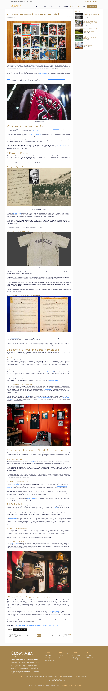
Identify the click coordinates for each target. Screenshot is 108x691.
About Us (44, 6)
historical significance (62, 145)
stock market (16, 484)
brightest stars (12, 518)
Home (37, 6)
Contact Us (75, 6)
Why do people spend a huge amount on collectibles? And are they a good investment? (36, 625)
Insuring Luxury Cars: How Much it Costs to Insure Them (92, 44)
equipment (56, 129)
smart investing (15, 543)
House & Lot (75, 653)
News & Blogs (66, 6)
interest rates (48, 389)
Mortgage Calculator (91, 653)
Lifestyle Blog (48, 655)
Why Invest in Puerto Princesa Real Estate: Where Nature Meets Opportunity (92, 37)
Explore (59, 6)
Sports (8, 79)
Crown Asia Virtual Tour (49, 663)
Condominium (76, 655)
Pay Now (82, 6)
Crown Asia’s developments (43, 397)
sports (32, 461)
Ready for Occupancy (75, 658)
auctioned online (43, 73)
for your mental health (55, 611)
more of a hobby (31, 498)
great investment (49, 371)
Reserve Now (92, 6)
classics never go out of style (53, 509)
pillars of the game (53, 380)
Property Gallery (76, 659)
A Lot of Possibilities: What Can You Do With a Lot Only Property (18, 636)
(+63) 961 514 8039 (27, 1)
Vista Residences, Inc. (64, 658)
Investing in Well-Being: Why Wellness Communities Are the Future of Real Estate (91, 30)
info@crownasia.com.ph (17, 1)
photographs (35, 130)
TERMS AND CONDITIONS (74, 685)
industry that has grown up (34, 134)
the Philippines (14, 338)
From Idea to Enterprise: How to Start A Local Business (91, 15)
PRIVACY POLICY (63, 685)
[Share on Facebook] (67, 17)
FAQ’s (46, 653)
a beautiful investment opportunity (56, 79)
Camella (61, 655)
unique (56, 507)
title (29, 396)
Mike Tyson (14, 158)
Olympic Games (17, 213)
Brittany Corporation (64, 653)
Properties (51, 6)
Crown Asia (61, 657)
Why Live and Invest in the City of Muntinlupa (60, 636)
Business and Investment (20, 629)
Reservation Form (49, 660)
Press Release (48, 657)
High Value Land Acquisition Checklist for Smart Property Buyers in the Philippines (90, 22)
